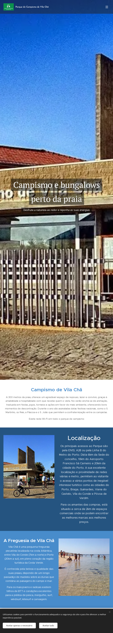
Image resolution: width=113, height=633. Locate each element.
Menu (107, 7)
